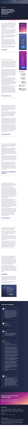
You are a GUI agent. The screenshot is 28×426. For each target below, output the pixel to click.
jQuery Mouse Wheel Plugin (6, 156)
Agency (2, 409)
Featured (15, 410)
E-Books (8, 410)
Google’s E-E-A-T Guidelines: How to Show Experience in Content (23, 82)
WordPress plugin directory (5, 40)
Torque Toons (17, 411)
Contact (10, 414)
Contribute (7, 414)
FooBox (2, 80)
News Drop (22, 410)
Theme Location (9, 289)
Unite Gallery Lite (6, 95)
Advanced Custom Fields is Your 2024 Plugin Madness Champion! (23, 89)
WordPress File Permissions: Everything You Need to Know (23, 78)
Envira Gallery (6, 184)
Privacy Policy (13, 414)
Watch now (23, 67)
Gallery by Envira (6, 171)
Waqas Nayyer (5, 7)
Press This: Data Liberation (23, 85)
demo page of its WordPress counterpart (8, 148)
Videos (22, 411)
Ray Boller (6, 331)
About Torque (3, 414)
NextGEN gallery (5, 218)
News (18, 410)
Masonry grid (3, 72)
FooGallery (4, 49)
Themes (10, 411)
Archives (6, 409)
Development (3, 410)
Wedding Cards (6, 323)
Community (19, 409)
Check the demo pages (6, 119)
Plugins (2, 16)
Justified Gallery (6, 134)
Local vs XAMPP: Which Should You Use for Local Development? (23, 74)
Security (6, 411)
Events (12, 410)
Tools (13, 411)
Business (14, 409)
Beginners (10, 409)
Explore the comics (23, 47)
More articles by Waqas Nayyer (11, 294)
